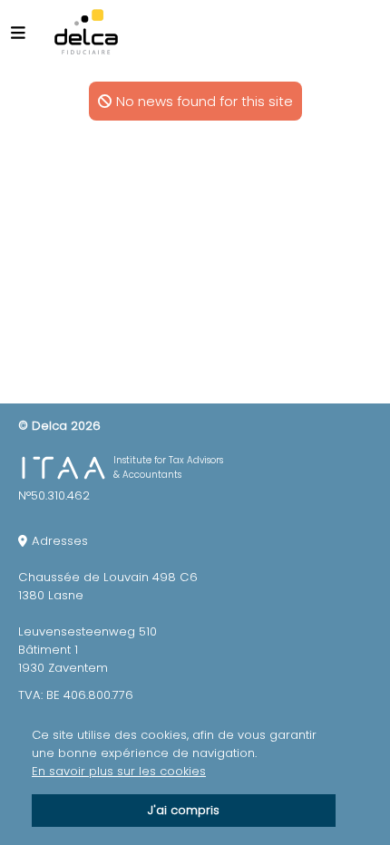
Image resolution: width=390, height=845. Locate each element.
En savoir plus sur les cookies (119, 771)
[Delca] (86, 31)
